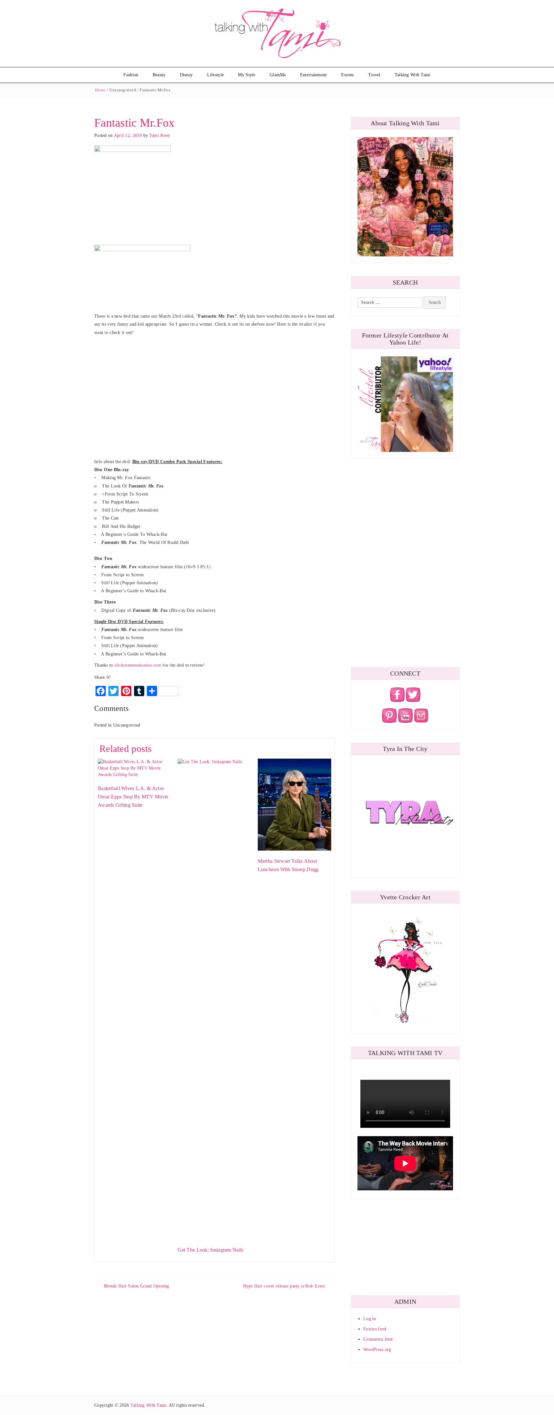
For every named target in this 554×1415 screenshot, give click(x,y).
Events (347, 74)
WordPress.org (377, 1349)
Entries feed (374, 1329)
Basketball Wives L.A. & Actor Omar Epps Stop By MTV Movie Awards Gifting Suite (133, 796)
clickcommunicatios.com (138, 665)
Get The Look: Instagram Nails (210, 1250)
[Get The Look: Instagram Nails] (214, 998)
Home (100, 89)
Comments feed (378, 1339)
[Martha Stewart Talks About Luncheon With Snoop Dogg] (294, 804)
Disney (186, 74)
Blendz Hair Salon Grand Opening (136, 1286)
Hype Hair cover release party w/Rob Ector (284, 1286)
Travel (374, 74)
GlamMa (278, 74)
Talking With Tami (413, 74)
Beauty (159, 74)
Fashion (130, 74)
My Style (246, 74)
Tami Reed (159, 135)
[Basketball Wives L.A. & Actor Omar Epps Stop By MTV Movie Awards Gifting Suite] (134, 768)
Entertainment (313, 74)
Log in (369, 1318)
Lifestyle (215, 74)
